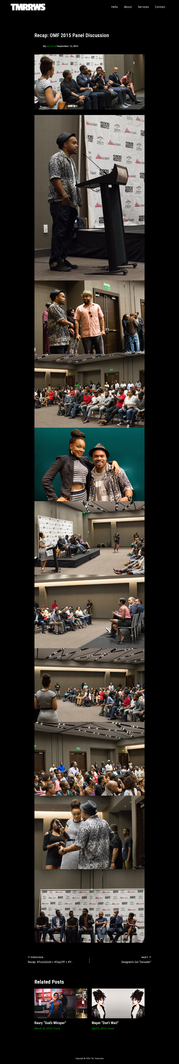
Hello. (114, 6)
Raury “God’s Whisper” (50, 1023)
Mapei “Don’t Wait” (105, 1023)
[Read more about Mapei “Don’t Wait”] (118, 1003)
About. (128, 6)
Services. (143, 6)
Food (57, 1028)
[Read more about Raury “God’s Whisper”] (60, 1003)
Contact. (160, 6)
